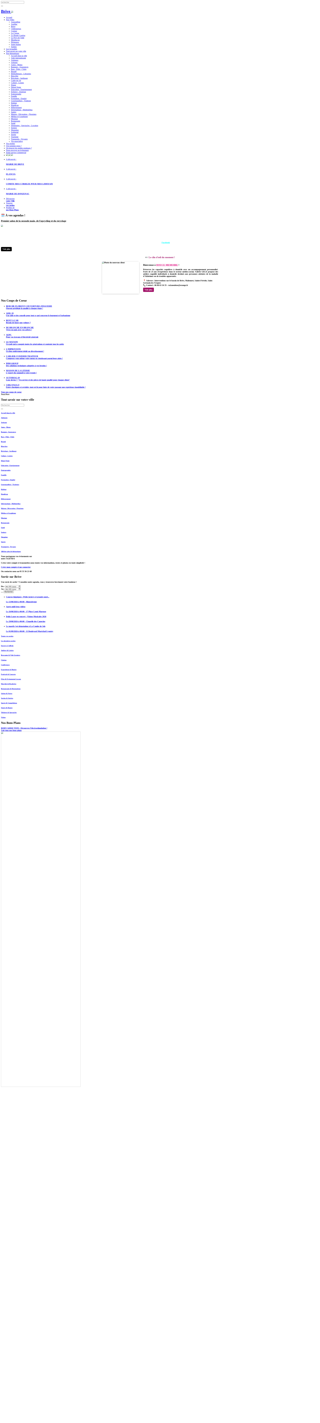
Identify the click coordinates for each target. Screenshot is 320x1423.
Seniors (14, 128)
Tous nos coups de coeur (11, 392)
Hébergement (16, 107)
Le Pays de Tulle (17, 38)
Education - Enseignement (21, 89)
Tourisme (14, 137)
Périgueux (15, 42)
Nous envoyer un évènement (17, 150)
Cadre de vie (16, 80)
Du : (3, 586)
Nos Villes (10, 20)
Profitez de (12, 209)
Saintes (14, 47)
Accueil (9, 17)
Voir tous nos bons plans (11, 730)
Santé (13, 123)
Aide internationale (18, 58)
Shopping (15, 130)
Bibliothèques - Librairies (21, 74)
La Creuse (15, 33)
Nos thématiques (12, 53)
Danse (13, 85)
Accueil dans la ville (19, 56)
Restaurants (15, 121)
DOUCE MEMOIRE (167, 265)
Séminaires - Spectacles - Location (24, 125)
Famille (14, 96)
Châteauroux (16, 29)
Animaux (14, 60)
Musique (14, 119)
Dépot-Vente (16, 87)
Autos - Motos (16, 65)
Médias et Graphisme (19, 116)
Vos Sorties (10, 144)
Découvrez (10, 200)
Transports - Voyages (19, 139)
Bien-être (14, 76)
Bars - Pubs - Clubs (18, 69)
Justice (13, 112)
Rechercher (8, 592)
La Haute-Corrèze (18, 35)
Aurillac (14, 24)
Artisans (14, 62)
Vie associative (17, 141)
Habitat (14, 103)
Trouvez (10, 204)
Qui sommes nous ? (14, 146)
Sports (13, 135)
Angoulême (15, 22)
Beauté (13, 71)
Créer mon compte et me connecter (16, 567)
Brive (13, 26)
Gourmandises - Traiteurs (21, 101)
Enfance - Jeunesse (18, 92)
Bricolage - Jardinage (19, 78)
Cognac (14, 31)
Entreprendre (16, 94)
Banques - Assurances (19, 67)
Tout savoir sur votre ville (16, 51)
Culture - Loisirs (17, 83)
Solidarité (14, 132)
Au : (3, 589)
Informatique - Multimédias (21, 110)
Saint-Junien (16, 44)
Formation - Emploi (18, 98)
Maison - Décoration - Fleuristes (23, 114)
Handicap (15, 105)
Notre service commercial (16, 153)
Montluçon (15, 40)
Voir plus (6, 249)
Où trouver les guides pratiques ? (19, 148)
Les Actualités (11, 49)
